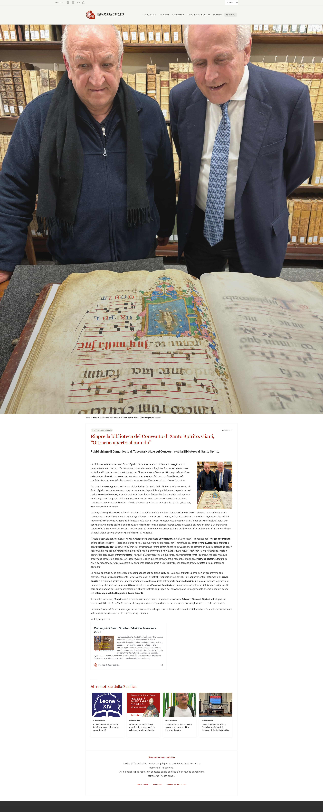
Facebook (157, 784)
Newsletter (142, 784)
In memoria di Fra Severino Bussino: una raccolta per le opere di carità (105, 727)
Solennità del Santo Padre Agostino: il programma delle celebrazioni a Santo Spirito (142, 727)
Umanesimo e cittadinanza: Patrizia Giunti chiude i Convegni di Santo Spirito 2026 (215, 727)
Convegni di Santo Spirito (102, 430)
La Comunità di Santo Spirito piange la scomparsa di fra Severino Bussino (178, 727)
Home (88, 417)
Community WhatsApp (176, 784)
